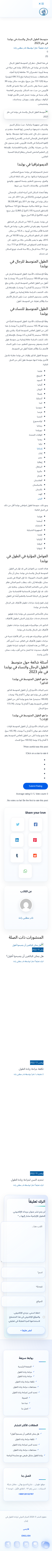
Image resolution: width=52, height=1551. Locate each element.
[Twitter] (18, 824)
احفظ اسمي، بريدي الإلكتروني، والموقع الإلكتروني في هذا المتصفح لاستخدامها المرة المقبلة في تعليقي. (24, 1317)
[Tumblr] (17, 855)
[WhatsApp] (25, 871)
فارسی (26, 1529)
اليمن (40, 498)
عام (36, 48)
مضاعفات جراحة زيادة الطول (24, 1387)
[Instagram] (17, 1544)
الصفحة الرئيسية (24, 1367)
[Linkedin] (17, 840)
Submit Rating (35, 786)
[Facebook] (35, 824)
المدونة (25, 1398)
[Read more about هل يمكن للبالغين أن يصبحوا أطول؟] (27, 945)
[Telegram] (8, 1544)
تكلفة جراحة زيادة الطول (31, 1069)
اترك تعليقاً (43, 48)
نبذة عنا (25, 1403)
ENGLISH (26, 1536)
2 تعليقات (39, 1074)
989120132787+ (26, 1494)
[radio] (23, 760)
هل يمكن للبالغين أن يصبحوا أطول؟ (24, 956)
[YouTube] (35, 1544)
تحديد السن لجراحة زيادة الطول (27, 1180)
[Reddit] (35, 855)
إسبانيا (39, 448)
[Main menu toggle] (41, 4)
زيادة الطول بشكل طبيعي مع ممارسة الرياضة (25, 1455)
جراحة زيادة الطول (24, 1372)
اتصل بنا (24, 1409)
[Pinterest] (35, 840)
